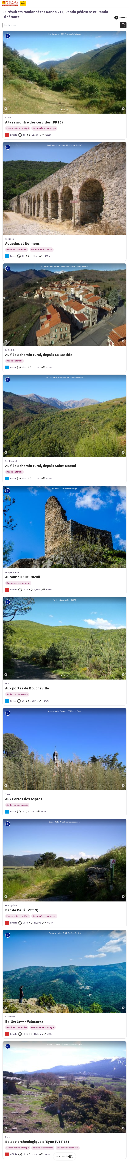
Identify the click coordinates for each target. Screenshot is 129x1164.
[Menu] (125, 3)
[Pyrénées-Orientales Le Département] (32, 3)
